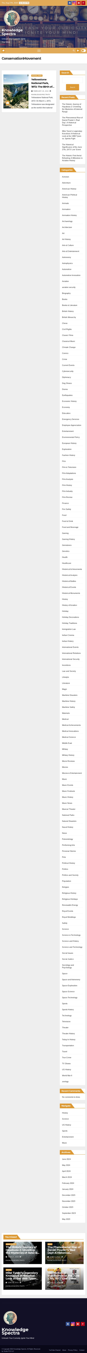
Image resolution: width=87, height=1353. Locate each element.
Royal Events (67, 911)
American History (69, 189)
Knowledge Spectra (12, 32)
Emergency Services (70, 419)
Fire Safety (66, 509)
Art (63, 233)
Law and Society (69, 671)
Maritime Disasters (69, 695)
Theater (65, 1028)
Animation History (69, 215)
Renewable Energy (70, 905)
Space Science (68, 992)
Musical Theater (68, 809)
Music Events (67, 785)
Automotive (66, 269)
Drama (65, 389)
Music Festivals (68, 791)
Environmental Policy (71, 437)
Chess (64, 323)
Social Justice (68, 959)
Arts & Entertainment (70, 251)
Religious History (69, 893)
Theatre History (68, 1034)
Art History (66, 239)
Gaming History (68, 539)
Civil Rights (67, 329)
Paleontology (67, 839)
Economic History (69, 401)
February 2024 (68, 1183)
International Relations (71, 653)
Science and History (70, 941)
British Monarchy (69, 317)
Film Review (67, 497)
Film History (67, 485)
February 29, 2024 (41, 91)
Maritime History (68, 701)
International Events (70, 647)
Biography (66, 293)
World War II (67, 1076)
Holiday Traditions (69, 623)
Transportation (68, 1046)
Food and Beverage (70, 527)
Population (66, 881)
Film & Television (69, 467)
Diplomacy (66, 377)
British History (68, 311)
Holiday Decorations (70, 617)
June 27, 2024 (13, 1257)
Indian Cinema (68, 635)
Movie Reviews (68, 761)
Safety (64, 923)
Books (64, 299)
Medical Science (69, 737)
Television (66, 1022)
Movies (65, 767)
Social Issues (67, 953)
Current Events (68, 365)
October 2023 (67, 1207)
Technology (67, 1016)
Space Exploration (69, 986)
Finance (65, 503)
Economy (66, 407)
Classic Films (67, 335)
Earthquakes (67, 395)
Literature (66, 683)
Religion (65, 887)
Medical (65, 719)
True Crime (66, 1058)
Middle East (67, 743)
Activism (65, 177)
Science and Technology (72, 947)
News (64, 833)
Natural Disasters (69, 821)
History (65, 599)
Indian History (68, 641)
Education (66, 413)
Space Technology (69, 998)
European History (69, 443)
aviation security (68, 287)
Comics (65, 353)
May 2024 (66, 1165)
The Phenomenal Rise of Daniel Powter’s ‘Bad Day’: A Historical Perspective (63, 1251)
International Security (71, 659)
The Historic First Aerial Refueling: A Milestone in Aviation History (72, 158)
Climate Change (69, 347)
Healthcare (66, 563)
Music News (67, 803)
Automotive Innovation (71, 275)
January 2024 (67, 1189)
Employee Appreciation (71, 425)
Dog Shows (67, 383)
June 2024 (66, 1159)
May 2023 (66, 1219)
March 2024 (67, 1177)
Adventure (66, 183)
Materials (66, 713)
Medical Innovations (70, 731)
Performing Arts (68, 845)
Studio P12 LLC (9, 1351)
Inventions (66, 665)
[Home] (3, 50)
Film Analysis (67, 479)
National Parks (37, 75)
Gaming (65, 533)
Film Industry (67, 491)
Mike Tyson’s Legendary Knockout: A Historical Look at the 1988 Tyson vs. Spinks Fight (22, 1277)
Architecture (67, 227)
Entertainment (68, 431)
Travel (64, 1052)
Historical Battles (69, 581)
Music (64, 779)
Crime (64, 359)
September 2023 (69, 1213)
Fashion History (68, 455)
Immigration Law (69, 629)
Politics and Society (70, 875)
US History (66, 1070)
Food (64, 515)
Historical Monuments (71, 593)
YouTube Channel (54, 1350)
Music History (67, 797)
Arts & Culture (68, 245)
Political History (68, 863)
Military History (68, 755)
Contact (81, 1350)
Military (65, 749)
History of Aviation (69, 605)
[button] (74, 50)
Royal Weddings (69, 917)
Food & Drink (67, 521)
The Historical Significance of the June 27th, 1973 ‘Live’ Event (72, 147)
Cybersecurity (68, 371)
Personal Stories (69, 851)
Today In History (68, 1040)
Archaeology (67, 221)
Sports (64, 1004)
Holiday (65, 611)
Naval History (67, 827)
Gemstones (66, 545)
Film (64, 461)
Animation (66, 209)
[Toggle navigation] (39, 51)
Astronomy (66, 257)
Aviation (65, 281)
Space (64, 974)
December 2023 (68, 1195)
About (64, 1350)
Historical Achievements (72, 569)
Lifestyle (65, 677)
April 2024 (66, 1171)
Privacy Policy (72, 1350)
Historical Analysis (69, 575)
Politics (65, 869)
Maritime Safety (68, 707)
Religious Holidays (70, 899)
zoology (65, 1082)
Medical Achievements (71, 725)
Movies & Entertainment (72, 773)
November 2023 (68, 1201)
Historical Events (69, 587)
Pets (64, 857)
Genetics (65, 551)
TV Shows (66, 1064)
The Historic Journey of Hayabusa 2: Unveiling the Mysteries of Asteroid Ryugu (22, 1251)
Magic (64, 689)
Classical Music (68, 341)
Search (65, 73)
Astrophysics (67, 263)
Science (65, 929)
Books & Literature (69, 305)
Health (65, 557)
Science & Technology (71, 935)
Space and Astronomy (71, 980)
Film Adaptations (69, 473)
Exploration (66, 449)
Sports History (68, 1010)
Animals (65, 203)
